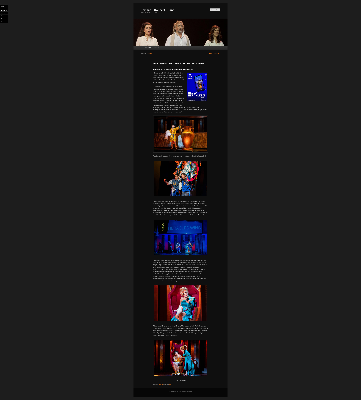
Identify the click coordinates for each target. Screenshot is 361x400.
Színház (161, 385)
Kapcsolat (148, 48)
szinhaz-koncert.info (187, 391)
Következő (217, 53)
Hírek (2, 21)
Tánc (2, 16)
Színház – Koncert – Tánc (157, 10)
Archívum (156, 48)
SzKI (170, 385)
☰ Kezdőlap (4, 10)
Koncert (3, 19)
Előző (210, 53)
